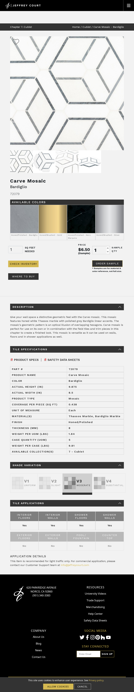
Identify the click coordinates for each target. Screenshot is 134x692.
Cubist (87, 26)
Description (23, 306)
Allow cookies (58, 686)
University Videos (95, 593)
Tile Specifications (30, 349)
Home (76, 26)
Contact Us (38, 657)
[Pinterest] (97, 637)
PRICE (82, 244)
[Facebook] (87, 637)
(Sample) (84, 253)
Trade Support (95, 600)
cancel (82, 686)
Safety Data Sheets (64, 359)
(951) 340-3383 (41, 595)
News (38, 650)
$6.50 (84, 249)
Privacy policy (96, 680)
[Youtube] (108, 637)
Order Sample (107, 263)
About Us (38, 637)
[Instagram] (92, 637)
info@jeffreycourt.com (75, 565)
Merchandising (95, 607)
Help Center (95, 614)
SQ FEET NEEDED (30, 249)
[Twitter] (82, 637)
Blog (38, 643)
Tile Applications (28, 503)
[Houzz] (102, 637)
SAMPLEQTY (117, 249)
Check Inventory (23, 263)
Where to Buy (23, 276)
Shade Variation (27, 465)
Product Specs (26, 359)
